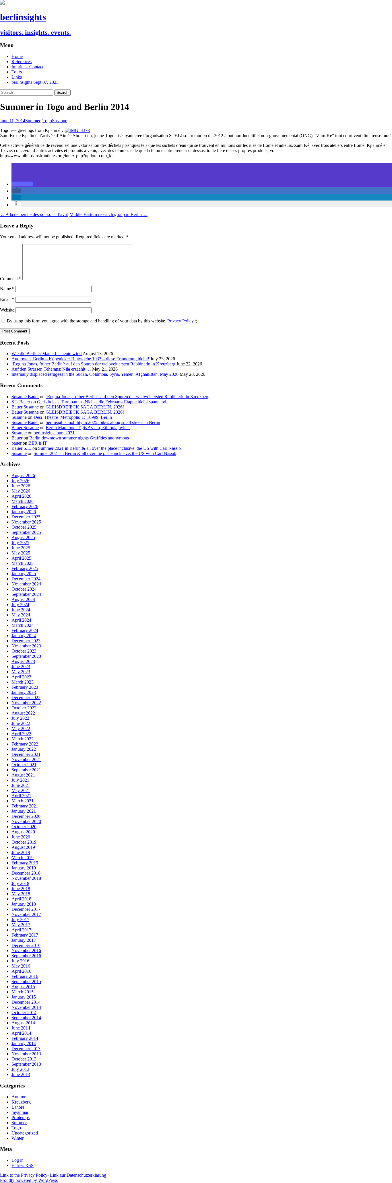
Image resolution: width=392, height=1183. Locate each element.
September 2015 (26, 981)
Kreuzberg (21, 1102)
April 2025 (21, 558)
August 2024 (23, 599)
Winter (17, 1138)
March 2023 (22, 682)
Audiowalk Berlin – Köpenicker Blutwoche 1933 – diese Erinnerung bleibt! (80, 358)
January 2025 (23, 573)
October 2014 (23, 1012)
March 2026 (22, 501)
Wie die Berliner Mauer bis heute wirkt (46, 353)
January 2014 (23, 1043)
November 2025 (26, 521)
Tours (16, 71)
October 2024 (23, 589)
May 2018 (20, 893)
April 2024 (21, 620)
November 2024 (26, 583)
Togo (47, 120)
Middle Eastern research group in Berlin (108, 214)
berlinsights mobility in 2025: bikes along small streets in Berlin (103, 422)
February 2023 (24, 687)
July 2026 (20, 480)
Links (16, 77)
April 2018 (21, 898)
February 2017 (24, 935)
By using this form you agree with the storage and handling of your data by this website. (102, 320)
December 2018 (25, 873)
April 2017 (21, 929)
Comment (10, 278)
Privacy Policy (180, 320)
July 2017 (20, 919)
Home (17, 56)
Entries (22, 1165)
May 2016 (20, 966)
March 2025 (22, 563)
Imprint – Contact (27, 66)
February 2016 (24, 976)
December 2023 (25, 640)
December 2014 (25, 1002)
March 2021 (22, 800)
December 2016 (25, 945)
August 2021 (23, 775)
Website (7, 310)
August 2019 (23, 847)
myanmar (19, 1112)
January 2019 (23, 867)
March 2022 (22, 738)
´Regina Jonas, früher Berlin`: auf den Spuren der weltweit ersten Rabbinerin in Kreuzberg (93, 363)
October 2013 (23, 1058)
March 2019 (22, 857)
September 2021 (26, 769)
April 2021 (21, 795)
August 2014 (23, 1022)
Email (7, 299)
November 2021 (26, 759)
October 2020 (23, 826)
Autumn (18, 1096)
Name (7, 288)
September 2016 (26, 955)
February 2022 (24, 744)
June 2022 (20, 723)
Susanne (59, 120)
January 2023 (23, 692)
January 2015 (23, 997)
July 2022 (20, 718)
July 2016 (20, 960)
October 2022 (23, 707)
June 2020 (20, 836)
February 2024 (24, 630)
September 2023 (26, 656)
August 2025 (23, 537)
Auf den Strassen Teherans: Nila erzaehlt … (51, 369)
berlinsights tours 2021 (54, 432)
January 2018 (23, 904)
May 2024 (20, 614)
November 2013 (26, 1053)
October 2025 (23, 527)
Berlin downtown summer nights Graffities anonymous (79, 437)
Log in (17, 1160)
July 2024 (20, 604)
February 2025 (24, 568)
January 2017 (23, 940)
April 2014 (21, 1033)
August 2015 (23, 986)
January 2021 (23, 811)
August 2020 (23, 831)
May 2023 (20, 671)
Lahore (17, 1107)
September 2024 (26, 594)
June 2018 (20, 888)
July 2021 (20, 780)
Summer (32, 120)
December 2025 (25, 516)
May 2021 (20, 790)
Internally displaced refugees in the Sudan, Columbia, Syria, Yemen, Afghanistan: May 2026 (94, 374)
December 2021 (25, 754)
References (21, 61)
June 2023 (20, 666)
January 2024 (23, 635)
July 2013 (20, 1069)
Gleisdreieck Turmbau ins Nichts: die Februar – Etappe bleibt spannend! (102, 401)
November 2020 (26, 821)
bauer (16, 443)
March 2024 (22, 625)
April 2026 (21, 496)
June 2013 (20, 1074)
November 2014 (26, 1007)
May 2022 (20, 728)
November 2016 (26, 950)
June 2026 (20, 485)
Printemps (20, 1117)
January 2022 (23, 749)
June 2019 (20, 852)
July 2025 (20, 542)
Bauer (16, 437)
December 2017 (25, 909)
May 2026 (20, 491)
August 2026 (23, 475)
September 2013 (26, 1064)
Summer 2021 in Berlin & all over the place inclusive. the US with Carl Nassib (109, 448)
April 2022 (21, 733)
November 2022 (26, 702)
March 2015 (22, 991)
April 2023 (21, 676)
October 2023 (23, 651)
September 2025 (26, 532)
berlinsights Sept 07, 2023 (35, 82)
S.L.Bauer (20, 401)
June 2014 (20, 1028)
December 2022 (25, 697)
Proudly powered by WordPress (29, 1180)
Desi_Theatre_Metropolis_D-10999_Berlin (73, 417)
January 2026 (23, 511)
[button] (22, 184)
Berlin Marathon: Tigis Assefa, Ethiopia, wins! (88, 427)
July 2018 (20, 883)
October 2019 (23, 842)
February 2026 (24, 506)
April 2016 (21, 971)
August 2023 (23, 661)
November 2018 (26, 878)
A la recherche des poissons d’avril (34, 214)
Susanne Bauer (25, 396)
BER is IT (37, 443)
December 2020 (25, 816)
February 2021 (24, 805)
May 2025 (20, 552)
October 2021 (23, 764)
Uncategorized (24, 1133)
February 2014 (24, 1038)
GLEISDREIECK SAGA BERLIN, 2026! (85, 406)
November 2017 (26, 914)
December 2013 (25, 1048)
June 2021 (20, 785)
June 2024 (20, 609)
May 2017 (20, 924)
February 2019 (24, 862)
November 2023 (26, 645)
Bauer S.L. (21, 448)
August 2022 (23, 713)
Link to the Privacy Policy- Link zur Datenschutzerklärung (53, 1175)
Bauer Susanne (25, 406)
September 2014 (26, 1017)
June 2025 (20, 547)
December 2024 (25, 578)
